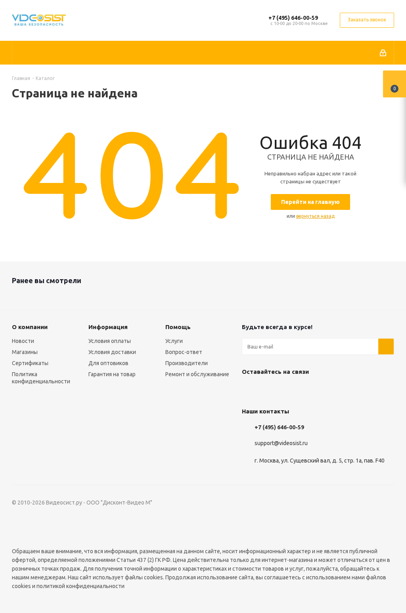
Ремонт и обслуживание (197, 374)
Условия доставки (112, 352)
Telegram (270, 390)
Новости (23, 341)
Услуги (174, 341)
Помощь (178, 327)
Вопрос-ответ (183, 352)
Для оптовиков (108, 363)
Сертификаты (30, 363)
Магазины (25, 352)
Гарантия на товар (112, 374)
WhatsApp (309, 390)
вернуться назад (315, 216)
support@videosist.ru (281, 443)
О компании (30, 327)
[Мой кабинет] (383, 53)
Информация (108, 327)
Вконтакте (250, 390)
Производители (186, 363)
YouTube (289, 390)
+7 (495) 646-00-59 (293, 18)
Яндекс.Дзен (329, 390)
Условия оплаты (109, 341)
